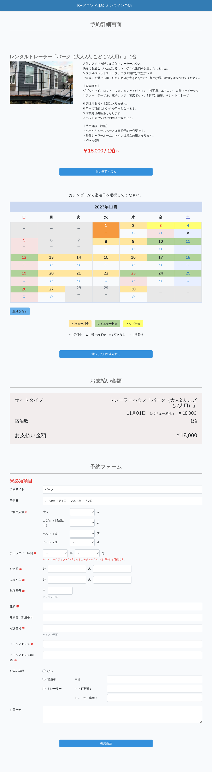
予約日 (14, 501)
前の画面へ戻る (106, 172)
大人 (46, 512)
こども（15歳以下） (53, 522)
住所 (14, 606)
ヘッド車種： (83, 688)
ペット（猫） (51, 542)
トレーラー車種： (86, 698)
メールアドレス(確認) (22, 657)
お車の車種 (17, 671)
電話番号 (17, 628)
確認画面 (106, 743)
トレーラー (54, 688)
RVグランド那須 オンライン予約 (104, 5)
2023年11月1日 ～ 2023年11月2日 (69, 501)
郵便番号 (17, 591)
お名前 (16, 569)
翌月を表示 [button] (19, 311)
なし (50, 671)
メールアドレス (21, 644)
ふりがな (17, 580)
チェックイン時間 (23, 553)
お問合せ (15, 710)
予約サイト (17, 489)
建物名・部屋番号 (21, 617)
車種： (79, 679)
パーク (49, 489)
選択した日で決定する (106, 354)
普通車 (51, 679)
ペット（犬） (51, 534)
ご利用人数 (19, 512)
